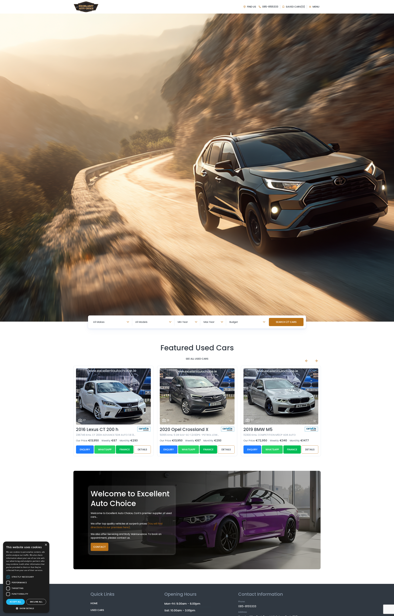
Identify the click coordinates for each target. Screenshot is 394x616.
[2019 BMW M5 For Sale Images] (197, 396)
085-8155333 (247, 606)
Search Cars (286, 322)
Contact (99, 547)
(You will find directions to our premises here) (126, 525)
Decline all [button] (36, 601)
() (295, 6)
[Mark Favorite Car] (147, 421)
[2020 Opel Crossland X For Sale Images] (113, 396)
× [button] (46, 545)
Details (142, 449)
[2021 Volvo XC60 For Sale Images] (280, 396)
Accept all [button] (15, 601)
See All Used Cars (197, 359)
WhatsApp (104, 449)
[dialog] (26, 577)
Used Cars (97, 610)
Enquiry (85, 449)
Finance (125, 449)
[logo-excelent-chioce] (85, 6)
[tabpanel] (197, 168)
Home (94, 603)
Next (316, 361)
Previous (306, 361)
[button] (26, 608)
